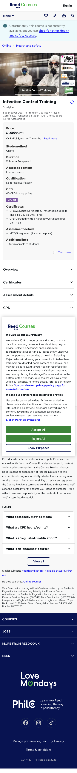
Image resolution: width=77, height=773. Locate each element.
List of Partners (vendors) (23, 420)
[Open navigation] (5, 5)
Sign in (67, 5)
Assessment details (18, 295)
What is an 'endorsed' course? (27, 549)
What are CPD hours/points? (27, 527)
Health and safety (28, 46)
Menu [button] (7, 16)
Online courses (32, 581)
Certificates (12, 282)
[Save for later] (72, 102)
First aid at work (55, 570)
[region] (38, 386)
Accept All (38, 430)
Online (6, 46)
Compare (64, 252)
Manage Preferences (26, 741)
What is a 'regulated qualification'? (31, 538)
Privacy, (59, 741)
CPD (6, 308)
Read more (50, 138)
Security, (48, 741)
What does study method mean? (29, 517)
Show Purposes (38, 448)
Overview (10, 269)
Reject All (38, 439)
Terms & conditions (38, 750)
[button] (14, 199)
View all (38, 561)
